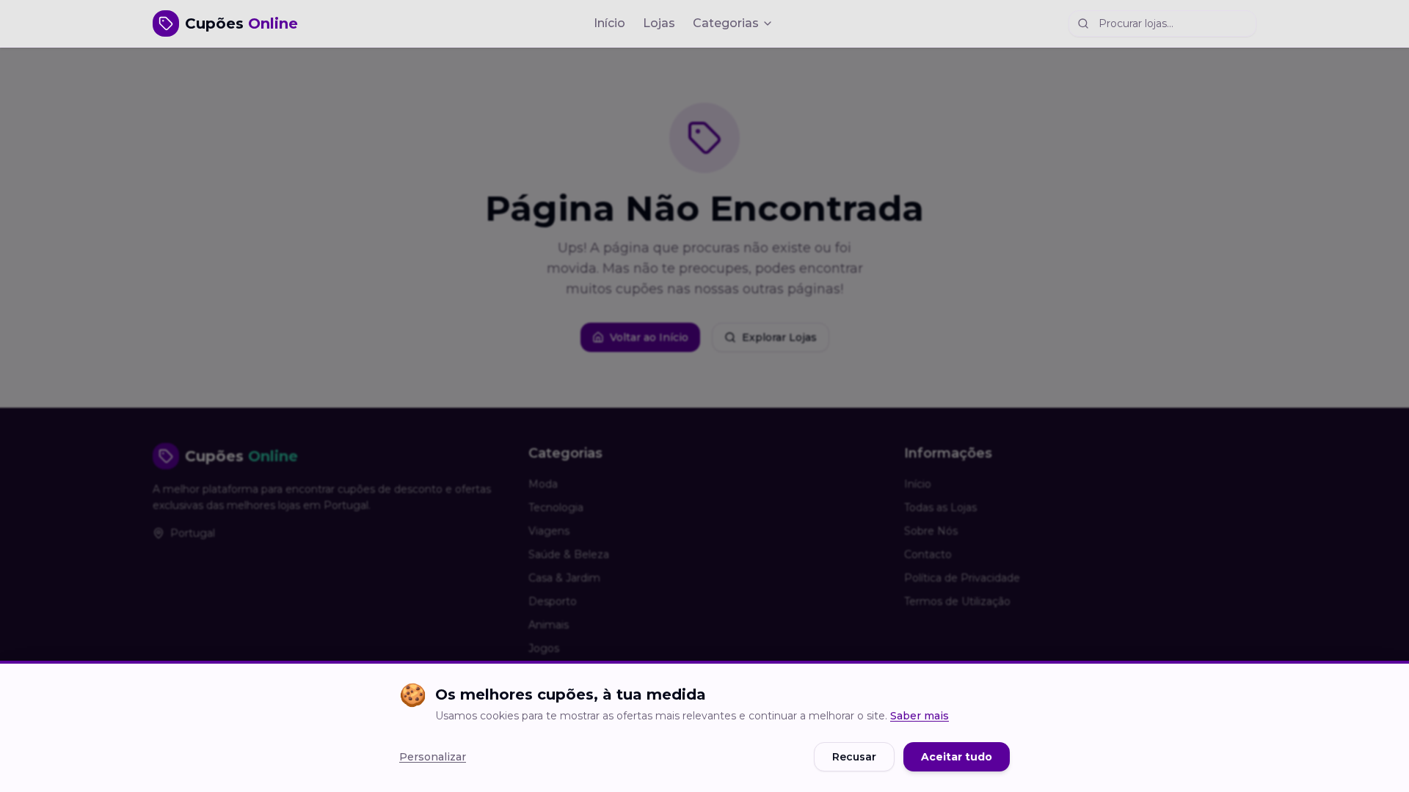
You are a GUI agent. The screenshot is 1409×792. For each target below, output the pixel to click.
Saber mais (919, 715)
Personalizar (432, 756)
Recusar (854, 756)
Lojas (659, 23)
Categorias (726, 23)
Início (609, 23)
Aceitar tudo (956, 756)
